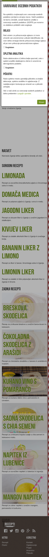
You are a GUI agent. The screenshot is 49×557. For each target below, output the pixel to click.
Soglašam (9, 47)
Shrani (41, 102)
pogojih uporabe (24, 93)
